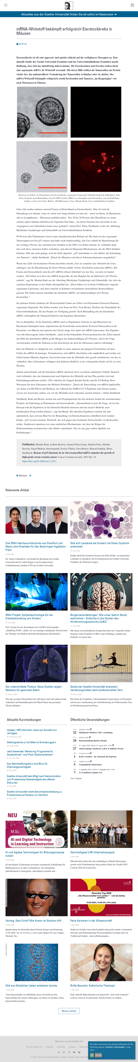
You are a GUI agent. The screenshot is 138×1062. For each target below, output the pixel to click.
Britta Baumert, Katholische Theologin (92, 985)
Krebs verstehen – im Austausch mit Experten (97, 756)
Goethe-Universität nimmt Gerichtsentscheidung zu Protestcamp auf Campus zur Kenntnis (34, 793)
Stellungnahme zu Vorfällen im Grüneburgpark (31, 742)
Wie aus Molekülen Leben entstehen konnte (31, 985)
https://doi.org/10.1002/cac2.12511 (39, 461)
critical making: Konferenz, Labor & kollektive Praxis (101, 748)
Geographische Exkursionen (90, 764)
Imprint (71, 1057)
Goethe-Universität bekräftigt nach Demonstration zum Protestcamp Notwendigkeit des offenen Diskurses (34, 779)
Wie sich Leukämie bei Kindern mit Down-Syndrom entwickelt (99, 544)
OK (92, 1055)
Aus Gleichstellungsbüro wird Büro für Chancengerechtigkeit (27, 765)
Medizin (23, 475)
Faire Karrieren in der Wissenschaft (91, 920)
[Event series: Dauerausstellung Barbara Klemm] (90, 737)
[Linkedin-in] (64, 1052)
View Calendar (76, 778)
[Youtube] (74, 1052)
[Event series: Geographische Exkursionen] (91, 761)
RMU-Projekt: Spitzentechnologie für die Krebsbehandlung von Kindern (29, 616)
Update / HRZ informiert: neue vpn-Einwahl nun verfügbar (32, 731)
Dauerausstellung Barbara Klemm (93, 740)
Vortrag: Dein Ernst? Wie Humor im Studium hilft (33, 920)
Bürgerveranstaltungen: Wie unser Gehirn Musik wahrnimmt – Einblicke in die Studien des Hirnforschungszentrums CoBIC (98, 618)
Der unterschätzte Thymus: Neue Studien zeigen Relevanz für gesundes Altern (34, 688)
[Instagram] (59, 1052)
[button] (69, 1011)
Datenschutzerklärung (83, 1057)
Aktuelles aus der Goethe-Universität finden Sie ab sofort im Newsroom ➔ (69, 14)
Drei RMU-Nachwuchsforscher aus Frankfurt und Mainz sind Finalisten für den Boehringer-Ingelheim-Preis (36, 546)
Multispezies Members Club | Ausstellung (96, 732)
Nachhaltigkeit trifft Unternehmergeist (92, 852)
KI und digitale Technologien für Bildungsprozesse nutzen (35, 853)
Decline (98, 1055)
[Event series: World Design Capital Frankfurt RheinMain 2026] (113, 745)
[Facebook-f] (69, 1052)
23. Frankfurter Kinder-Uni (90, 772)
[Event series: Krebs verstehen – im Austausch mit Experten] (91, 753)
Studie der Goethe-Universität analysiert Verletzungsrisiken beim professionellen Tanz (96, 688)
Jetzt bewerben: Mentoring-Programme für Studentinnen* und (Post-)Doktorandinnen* (30, 753)
